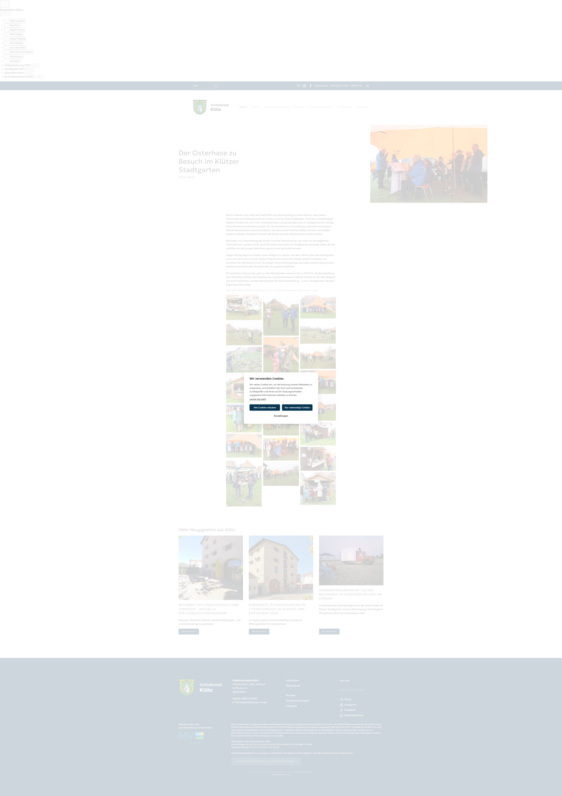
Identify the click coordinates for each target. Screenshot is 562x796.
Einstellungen (281, 415)
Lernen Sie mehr (258, 399)
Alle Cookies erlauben (265, 407)
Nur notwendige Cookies (297, 407)
